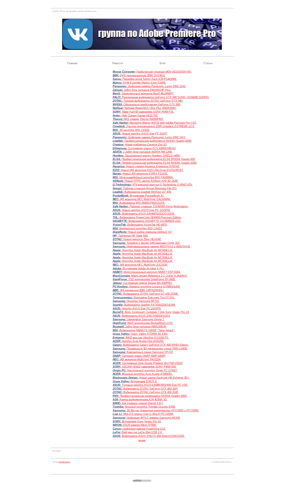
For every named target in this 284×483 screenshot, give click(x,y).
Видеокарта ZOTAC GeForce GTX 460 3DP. (150, 388)
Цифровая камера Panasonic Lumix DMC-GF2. (157, 137)
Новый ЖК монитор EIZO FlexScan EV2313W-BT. (152, 170)
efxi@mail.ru (64, 462)
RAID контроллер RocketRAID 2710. (150, 323)
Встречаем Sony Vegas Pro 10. (142, 421)
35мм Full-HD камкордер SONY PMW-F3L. (148, 111)
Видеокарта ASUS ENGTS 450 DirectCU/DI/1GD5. (153, 436)
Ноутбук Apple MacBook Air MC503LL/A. (147, 253)
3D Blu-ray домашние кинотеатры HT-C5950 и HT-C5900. (163, 410)
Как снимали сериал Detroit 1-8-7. (143, 403)
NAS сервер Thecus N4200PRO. (144, 119)
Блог (163, 63)
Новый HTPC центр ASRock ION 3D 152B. (151, 180)
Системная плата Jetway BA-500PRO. (148, 283)
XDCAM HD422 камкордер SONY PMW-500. (149, 366)
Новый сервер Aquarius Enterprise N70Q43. (153, 166)
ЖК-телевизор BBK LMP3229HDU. (142, 290)
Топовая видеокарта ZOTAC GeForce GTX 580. (153, 100)
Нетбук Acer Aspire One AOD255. (143, 341)
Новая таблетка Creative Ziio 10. (146, 144)
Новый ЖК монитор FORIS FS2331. (145, 173)
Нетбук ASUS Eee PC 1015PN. (141, 308)
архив (142, 440)
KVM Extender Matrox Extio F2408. (144, 82)
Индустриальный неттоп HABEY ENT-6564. (152, 272)
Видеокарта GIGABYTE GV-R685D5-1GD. (154, 221)
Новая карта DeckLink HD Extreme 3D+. (164, 377)
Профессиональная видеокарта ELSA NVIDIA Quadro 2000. (159, 162)
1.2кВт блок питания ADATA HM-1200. (148, 151)
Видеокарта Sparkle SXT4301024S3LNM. (150, 304)
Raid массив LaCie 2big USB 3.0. (142, 432)
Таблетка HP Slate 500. (133, 235)
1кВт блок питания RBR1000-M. (146, 326)
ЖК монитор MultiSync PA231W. (140, 359)
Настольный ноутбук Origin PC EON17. (152, 370)
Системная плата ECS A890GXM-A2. (152, 148)
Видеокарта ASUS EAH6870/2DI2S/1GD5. (148, 213)
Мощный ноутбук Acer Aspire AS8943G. (147, 373)
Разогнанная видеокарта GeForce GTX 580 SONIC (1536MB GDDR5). (165, 97)
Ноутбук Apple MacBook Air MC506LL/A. (147, 257)
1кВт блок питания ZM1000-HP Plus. (147, 90)
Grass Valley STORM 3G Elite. (149, 333)
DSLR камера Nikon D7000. (140, 425)
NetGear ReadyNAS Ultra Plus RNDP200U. (151, 108)
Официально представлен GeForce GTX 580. (152, 104)
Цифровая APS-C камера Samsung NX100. (153, 417)
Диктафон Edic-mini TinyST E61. (154, 297)
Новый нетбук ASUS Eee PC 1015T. (145, 133)
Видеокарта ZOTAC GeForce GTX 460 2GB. (151, 392)
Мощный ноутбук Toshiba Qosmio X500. (150, 406)
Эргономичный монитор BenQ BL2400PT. (147, 93)
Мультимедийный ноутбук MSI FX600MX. (146, 177)
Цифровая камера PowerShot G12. (144, 428)
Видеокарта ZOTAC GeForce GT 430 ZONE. (151, 293)
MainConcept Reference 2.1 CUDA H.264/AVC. (159, 275)
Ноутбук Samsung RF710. (143, 301)
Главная (72, 63)
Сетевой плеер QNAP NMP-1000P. (144, 355)
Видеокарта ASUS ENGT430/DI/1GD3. (146, 315)
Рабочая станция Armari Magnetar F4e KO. (150, 188)
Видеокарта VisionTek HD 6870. (147, 224)
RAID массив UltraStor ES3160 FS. (147, 337)
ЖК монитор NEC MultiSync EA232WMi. (145, 199)
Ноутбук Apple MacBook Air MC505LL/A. (147, 261)
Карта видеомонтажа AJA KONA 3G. (144, 399)
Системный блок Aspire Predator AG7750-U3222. (152, 363)
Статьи (208, 63)
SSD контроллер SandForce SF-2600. (152, 279)
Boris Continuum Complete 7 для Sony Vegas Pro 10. (157, 312)
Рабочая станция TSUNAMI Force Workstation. (159, 206)
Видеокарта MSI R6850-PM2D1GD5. (142, 202)
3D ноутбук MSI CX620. (134, 130)
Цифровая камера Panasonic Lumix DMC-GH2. (157, 86)
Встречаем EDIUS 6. (144, 381)
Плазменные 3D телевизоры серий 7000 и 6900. (157, 348)
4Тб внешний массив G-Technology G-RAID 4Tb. (162, 184)
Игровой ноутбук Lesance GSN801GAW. (154, 286)
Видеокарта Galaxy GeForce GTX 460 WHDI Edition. (156, 344)
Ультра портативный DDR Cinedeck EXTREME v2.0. (160, 126)
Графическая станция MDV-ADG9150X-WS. (164, 71)
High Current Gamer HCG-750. (140, 115)
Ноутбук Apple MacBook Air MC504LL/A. (147, 250)
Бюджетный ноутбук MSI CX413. (140, 228)
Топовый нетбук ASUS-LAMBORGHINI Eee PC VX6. (155, 384)
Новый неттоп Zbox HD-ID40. (142, 239)
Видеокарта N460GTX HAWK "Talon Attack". (147, 330)
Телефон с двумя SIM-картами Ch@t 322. (153, 243)
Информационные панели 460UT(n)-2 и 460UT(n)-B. (159, 246)
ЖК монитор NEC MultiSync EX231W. (144, 264)
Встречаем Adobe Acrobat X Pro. (143, 268)
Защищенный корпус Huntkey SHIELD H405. (152, 155)
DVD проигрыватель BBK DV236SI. (142, 75)
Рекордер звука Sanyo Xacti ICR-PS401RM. (149, 79)
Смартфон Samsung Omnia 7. (146, 319)
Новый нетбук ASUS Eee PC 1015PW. (146, 210)
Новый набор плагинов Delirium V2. (150, 232)
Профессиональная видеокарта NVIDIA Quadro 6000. (158, 140)
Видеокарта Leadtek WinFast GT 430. (148, 191)
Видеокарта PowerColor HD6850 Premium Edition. (151, 217)
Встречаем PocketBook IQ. (147, 195)
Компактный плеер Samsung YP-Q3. (150, 352)
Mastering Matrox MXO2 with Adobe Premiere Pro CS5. (163, 122)
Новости (117, 63)
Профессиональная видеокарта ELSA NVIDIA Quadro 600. (159, 159)
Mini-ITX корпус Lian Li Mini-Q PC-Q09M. (148, 414)
